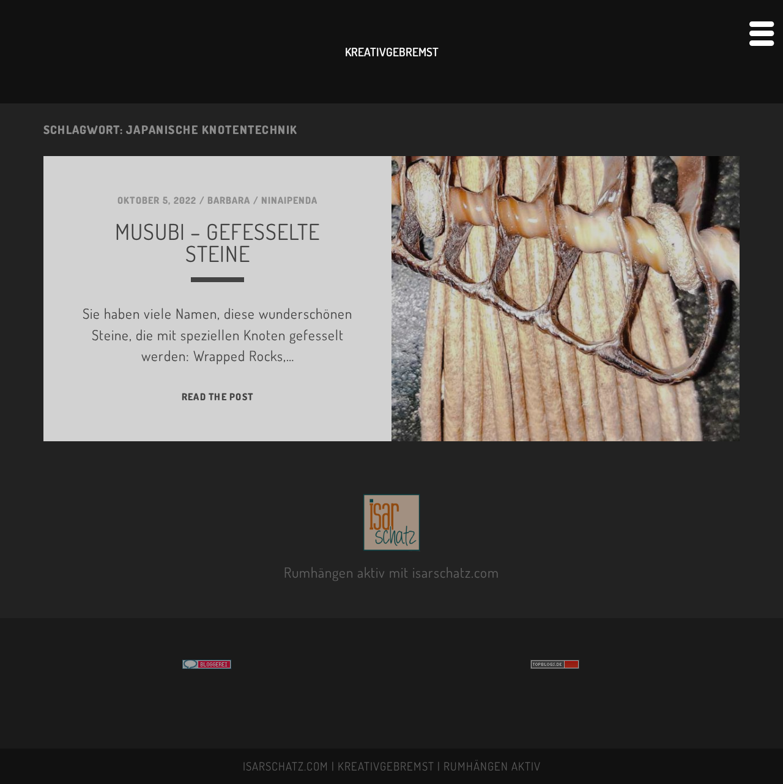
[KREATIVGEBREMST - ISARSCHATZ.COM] (391, 544)
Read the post (217, 396)
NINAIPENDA (289, 200)
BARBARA (228, 200)
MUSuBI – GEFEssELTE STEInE (217, 242)
